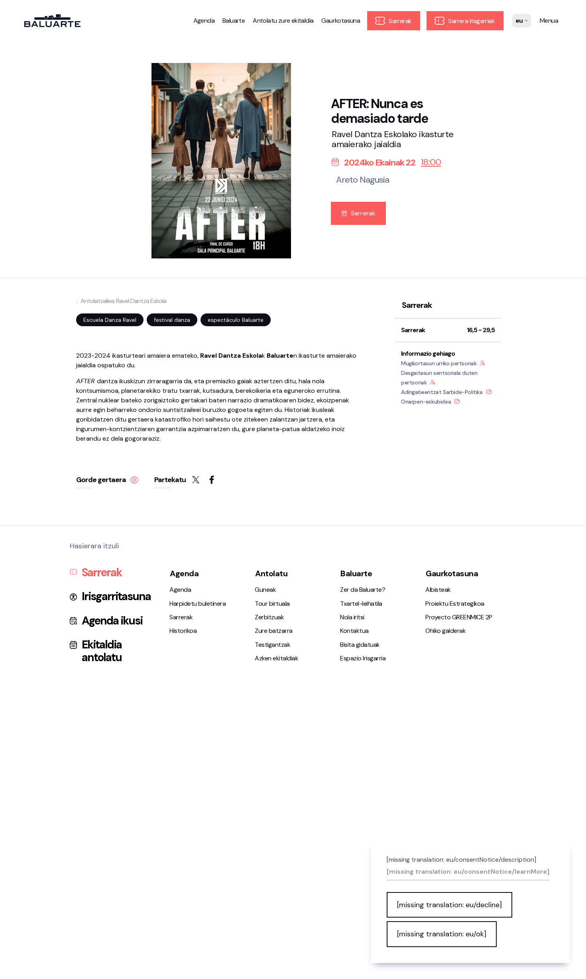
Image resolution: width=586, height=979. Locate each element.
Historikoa (183, 630)
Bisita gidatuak (360, 644)
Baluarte (233, 20)
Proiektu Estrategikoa (454, 603)
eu (519, 36)
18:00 (431, 162)
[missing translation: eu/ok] (441, 934)
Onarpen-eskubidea (426, 401)
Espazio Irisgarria (362, 658)
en (519, 46)
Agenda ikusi (112, 621)
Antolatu (271, 573)
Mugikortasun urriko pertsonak (438, 363)
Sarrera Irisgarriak (471, 21)
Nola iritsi (352, 617)
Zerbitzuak (269, 617)
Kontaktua (354, 630)
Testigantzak (272, 644)
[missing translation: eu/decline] (449, 905)
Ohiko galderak (445, 630)
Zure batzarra (274, 630)
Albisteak (438, 589)
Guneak (265, 589)
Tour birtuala (272, 603)
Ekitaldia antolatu (102, 651)
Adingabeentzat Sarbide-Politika (442, 392)
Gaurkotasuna (340, 20)
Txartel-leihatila (361, 603)
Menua (549, 20)
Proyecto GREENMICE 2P (458, 617)
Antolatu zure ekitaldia (283, 20)
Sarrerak (399, 21)
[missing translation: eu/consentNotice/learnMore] (468, 872)
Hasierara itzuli (94, 546)
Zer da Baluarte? (362, 589)
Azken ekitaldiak (276, 658)
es (519, 26)
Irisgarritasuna (116, 596)
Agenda (203, 20)
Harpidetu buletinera (197, 603)
